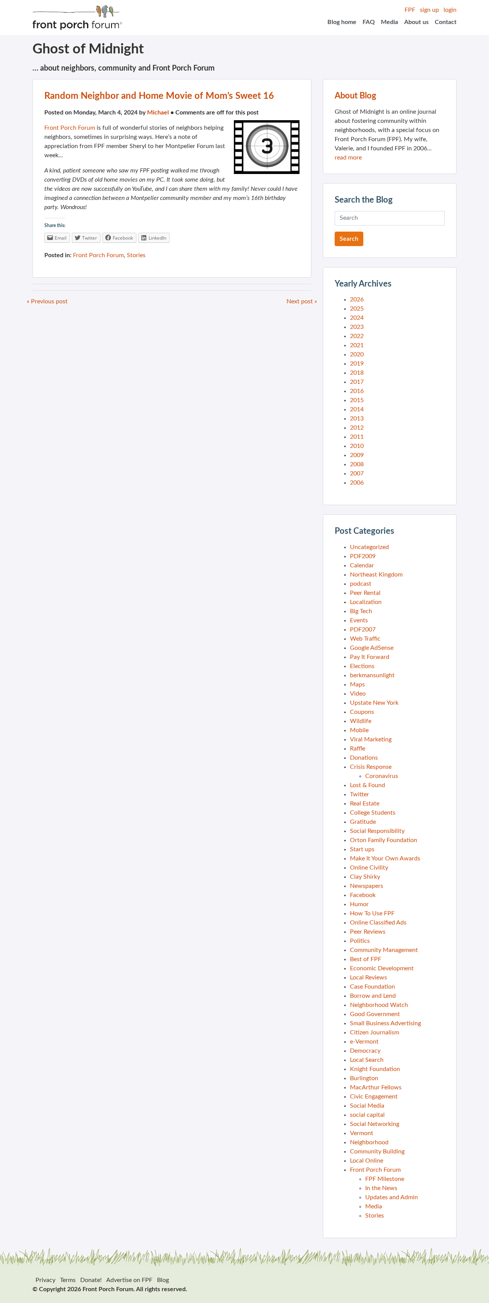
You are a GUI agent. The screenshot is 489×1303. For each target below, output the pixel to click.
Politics (360, 941)
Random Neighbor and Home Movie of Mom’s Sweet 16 (159, 96)
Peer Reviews (367, 932)
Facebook (363, 895)
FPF (410, 10)
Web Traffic (365, 639)
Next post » (302, 301)
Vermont (361, 1133)
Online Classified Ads (378, 923)
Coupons (362, 712)
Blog (163, 1280)
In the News (381, 1188)
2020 (357, 354)
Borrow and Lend (373, 996)
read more (348, 158)
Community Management (384, 950)
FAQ (369, 22)
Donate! (91, 1280)
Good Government (375, 1014)
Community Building (377, 1151)
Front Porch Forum (69, 128)
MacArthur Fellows (376, 1087)
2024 (357, 318)
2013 (357, 419)
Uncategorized (369, 547)
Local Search (367, 1060)
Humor (359, 904)
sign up (429, 10)
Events (359, 620)
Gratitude (363, 822)
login (450, 10)
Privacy (45, 1280)
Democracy (365, 1051)
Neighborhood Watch (379, 1005)
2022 (357, 336)
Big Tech (361, 611)
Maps (357, 684)
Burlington (364, 1078)
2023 (357, 327)
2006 (357, 483)
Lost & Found (367, 785)
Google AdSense (371, 648)
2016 (357, 391)
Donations (364, 758)
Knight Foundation (375, 1069)
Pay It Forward (369, 657)
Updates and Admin (391, 1197)
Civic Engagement (374, 1097)
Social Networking (374, 1124)
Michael (158, 113)
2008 (357, 464)
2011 (357, 437)
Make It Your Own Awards (385, 858)
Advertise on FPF (129, 1280)
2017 (357, 382)
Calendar (362, 565)
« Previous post (47, 301)
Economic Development (382, 968)
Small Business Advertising (385, 1023)
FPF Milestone (384, 1179)
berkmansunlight (372, 675)
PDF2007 (363, 630)
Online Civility (369, 868)
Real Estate (364, 803)
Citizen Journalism (374, 1032)
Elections (362, 666)
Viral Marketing (371, 739)
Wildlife (360, 721)
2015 (357, 400)
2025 (357, 309)
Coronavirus (381, 776)
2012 (357, 428)
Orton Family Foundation (383, 840)
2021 (357, 345)
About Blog (355, 96)
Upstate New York (374, 703)
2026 (357, 299)
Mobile (359, 730)
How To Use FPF (372, 913)
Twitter (359, 794)
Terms (68, 1280)
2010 (357, 446)
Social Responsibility (377, 831)
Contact (446, 22)
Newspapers (366, 886)
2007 (357, 473)
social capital (367, 1115)
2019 (357, 364)
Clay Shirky (365, 877)
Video (358, 694)
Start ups (362, 849)
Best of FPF (365, 959)
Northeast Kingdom (376, 575)
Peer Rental (365, 593)
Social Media (367, 1106)
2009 (357, 455)
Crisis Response (371, 767)
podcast (360, 584)
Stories (136, 255)
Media (389, 22)
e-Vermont (364, 1042)
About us (416, 22)
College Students (372, 813)
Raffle (357, 749)
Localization (366, 602)
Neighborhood (369, 1142)
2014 (357, 409)
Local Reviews (368, 977)
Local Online (366, 1161)
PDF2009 (363, 556)
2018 (357, 373)
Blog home (341, 22)
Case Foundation (372, 987)
